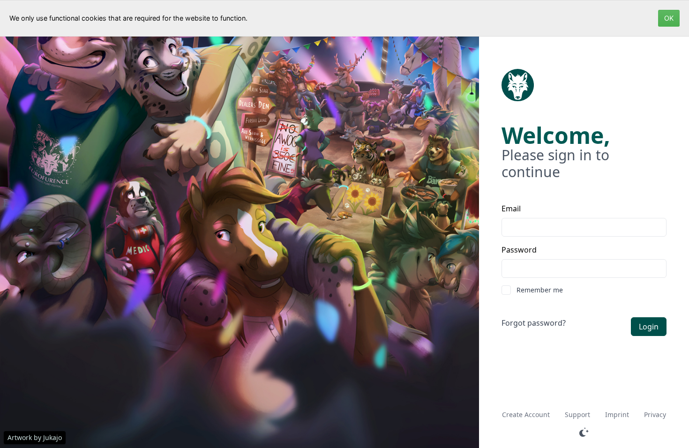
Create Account (526, 414)
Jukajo (52, 437)
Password (519, 250)
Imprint (617, 414)
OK (669, 18)
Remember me (540, 289)
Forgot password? (534, 323)
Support (577, 414)
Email (511, 208)
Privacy (655, 414)
